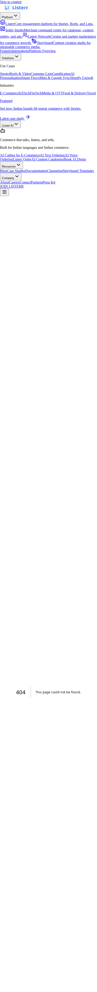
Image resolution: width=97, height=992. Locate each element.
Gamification (61, 74)
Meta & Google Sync (54, 78)
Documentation (36, 171)
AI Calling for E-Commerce (20, 155)
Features (6, 51)
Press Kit (48, 182)
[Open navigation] (4, 192)
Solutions (8, 58)
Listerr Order (22, 159)
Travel (91, 93)
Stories (5, 74)
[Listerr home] (16, 10)
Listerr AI (8, 125)
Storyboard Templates (78, 171)
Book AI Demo (75, 159)
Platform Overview (42, 51)
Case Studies (16, 171)
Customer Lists (41, 74)
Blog (3, 171)
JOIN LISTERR (12, 186)
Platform (7, 17)
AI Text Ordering (52, 155)
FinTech (36, 93)
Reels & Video (20, 74)
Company (8, 178)
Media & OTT (52, 93)
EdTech (24, 93)
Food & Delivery (74, 93)
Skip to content (10, 2)
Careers (14, 182)
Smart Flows (30, 78)
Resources (9, 166)
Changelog (55, 171)
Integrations (20, 51)
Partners (36, 182)
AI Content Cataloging (47, 159)
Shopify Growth (81, 78)
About (4, 182)
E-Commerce (9, 93)
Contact (25, 182)
